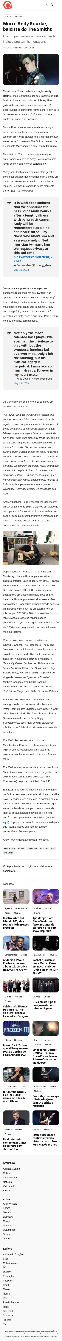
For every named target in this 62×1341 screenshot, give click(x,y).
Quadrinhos (9, 1230)
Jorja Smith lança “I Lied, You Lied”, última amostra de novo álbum (14, 1096)
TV (4, 1324)
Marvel (6, 1289)
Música (7, 1225)
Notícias (7, 1182)
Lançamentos (10, 1177)
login (29, 866)
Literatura (8, 1216)
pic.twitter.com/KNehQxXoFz (33, 259)
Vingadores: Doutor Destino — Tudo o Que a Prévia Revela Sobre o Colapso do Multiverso (45, 1056)
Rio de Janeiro (11, 1302)
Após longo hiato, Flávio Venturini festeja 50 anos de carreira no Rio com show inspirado (45, 924)
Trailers (7, 1320)
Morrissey (44, 848)
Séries (6, 1234)
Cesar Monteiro (14, 47)
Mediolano (53, 1336)
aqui (5, 822)
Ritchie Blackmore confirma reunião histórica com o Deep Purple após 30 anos (45, 1139)
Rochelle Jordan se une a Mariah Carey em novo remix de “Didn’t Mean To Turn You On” (45, 966)
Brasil (6, 1259)
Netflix (6, 1293)
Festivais (8, 1280)
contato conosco (33, 1336)
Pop (5, 1298)
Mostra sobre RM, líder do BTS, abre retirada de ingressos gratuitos (16, 922)
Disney (7, 1272)
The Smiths (8, 853)
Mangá (6, 1221)
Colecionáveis (10, 1263)
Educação (8, 1276)
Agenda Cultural (11, 1168)
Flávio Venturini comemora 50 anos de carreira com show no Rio (14, 1144)
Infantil (6, 1285)
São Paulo (8, 1311)
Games (7, 1212)
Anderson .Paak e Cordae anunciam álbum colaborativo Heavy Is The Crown (15, 964)
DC (5, 1267)
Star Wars (8, 1315)
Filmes (6, 1208)
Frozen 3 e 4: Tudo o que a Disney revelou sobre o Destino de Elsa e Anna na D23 (15, 1050)
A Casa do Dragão (13, 1254)
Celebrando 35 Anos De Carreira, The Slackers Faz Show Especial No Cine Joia (15, 1011)
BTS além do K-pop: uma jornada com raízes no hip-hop (44, 1005)
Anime (6, 1199)
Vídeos (7, 1190)
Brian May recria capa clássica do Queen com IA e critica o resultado (46, 1101)
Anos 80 (21, 848)
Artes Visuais (10, 1203)
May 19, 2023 (21, 269)
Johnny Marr (32, 848)
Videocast (8, 1186)
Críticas (7, 1173)
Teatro (6, 1238)
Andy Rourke (9, 848)
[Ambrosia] (7, 5)
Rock (53, 848)
